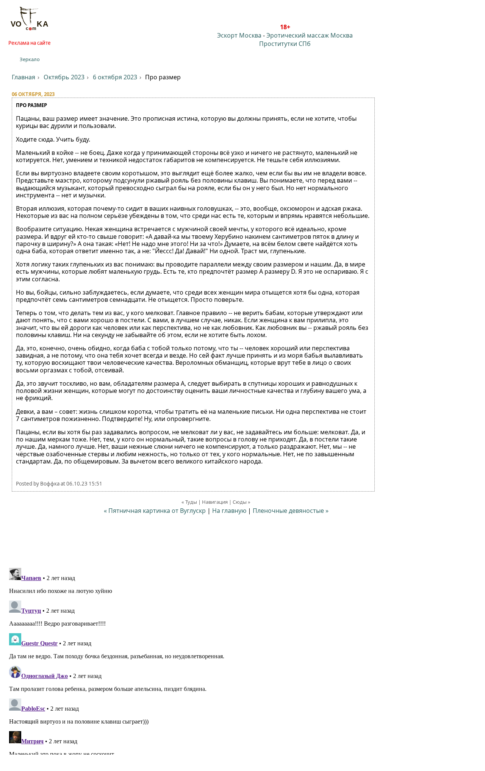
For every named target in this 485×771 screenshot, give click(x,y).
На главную (229, 510)
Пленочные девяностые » (291, 510)
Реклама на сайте (29, 42)
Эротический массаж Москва (309, 35)
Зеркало (30, 59)
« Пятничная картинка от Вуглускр (155, 510)
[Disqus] (242, 660)
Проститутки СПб (285, 43)
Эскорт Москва (239, 35)
